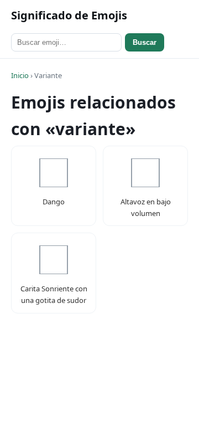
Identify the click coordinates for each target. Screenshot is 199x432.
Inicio (20, 75)
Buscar (144, 42)
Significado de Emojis (69, 15)
